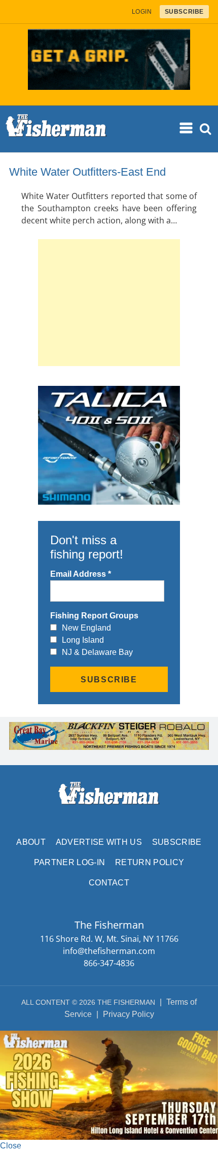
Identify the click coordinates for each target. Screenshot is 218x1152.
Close (10, 1145)
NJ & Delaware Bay (97, 652)
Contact (109, 882)
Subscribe (177, 842)
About (31, 842)
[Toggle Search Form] (205, 129)
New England (86, 627)
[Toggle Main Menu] (186, 128)
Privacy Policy (128, 1014)
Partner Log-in (69, 862)
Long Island (83, 640)
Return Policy (149, 862)
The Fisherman (56, 129)
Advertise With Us (99, 842)
